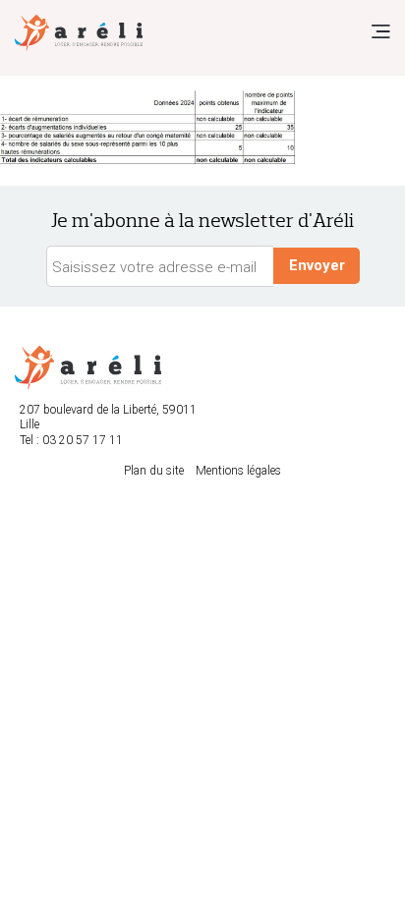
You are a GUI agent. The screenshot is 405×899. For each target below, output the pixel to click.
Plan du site (154, 471)
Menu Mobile (380, 31)
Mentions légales (238, 471)
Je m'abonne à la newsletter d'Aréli (202, 220)
